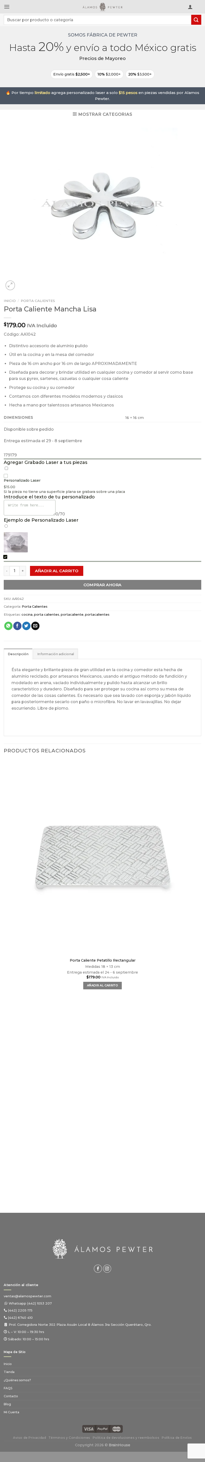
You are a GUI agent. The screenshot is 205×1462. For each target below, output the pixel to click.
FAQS (8, 1388)
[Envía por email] (35, 626)
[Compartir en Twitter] (26, 626)
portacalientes (97, 614)
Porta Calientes (38, 301)
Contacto (11, 1396)
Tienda (9, 1372)
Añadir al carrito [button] (102, 985)
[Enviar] (196, 19)
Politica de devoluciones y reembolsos (126, 1438)
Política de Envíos (177, 1438)
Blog (7, 1404)
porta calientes (46, 614)
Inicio (10, 301)
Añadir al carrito (56, 570)
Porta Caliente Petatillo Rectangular (103, 960)
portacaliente (72, 614)
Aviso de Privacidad (29, 1438)
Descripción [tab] (18, 654)
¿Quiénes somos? (17, 1380)
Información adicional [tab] (55, 654)
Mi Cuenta (11, 1412)
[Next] (22, 282)
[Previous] (6, 1187)
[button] (7, 6)
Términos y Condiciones (69, 1438)
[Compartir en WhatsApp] (8, 626)
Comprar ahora (102, 584)
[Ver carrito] (198, 7)
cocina (27, 614)
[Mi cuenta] (190, 6)
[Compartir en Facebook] (17, 626)
